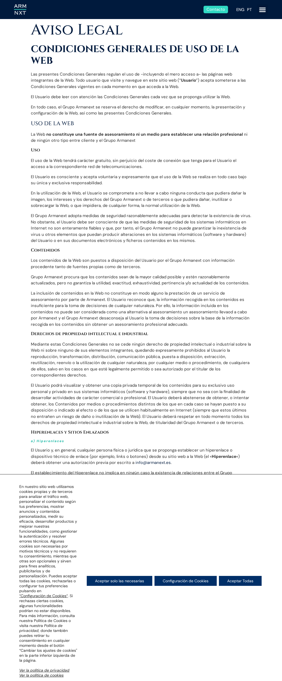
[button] (262, 9)
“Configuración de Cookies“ (43, 595)
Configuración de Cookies (185, 580)
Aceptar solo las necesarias (119, 580)
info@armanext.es (153, 462)
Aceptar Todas (240, 580)
